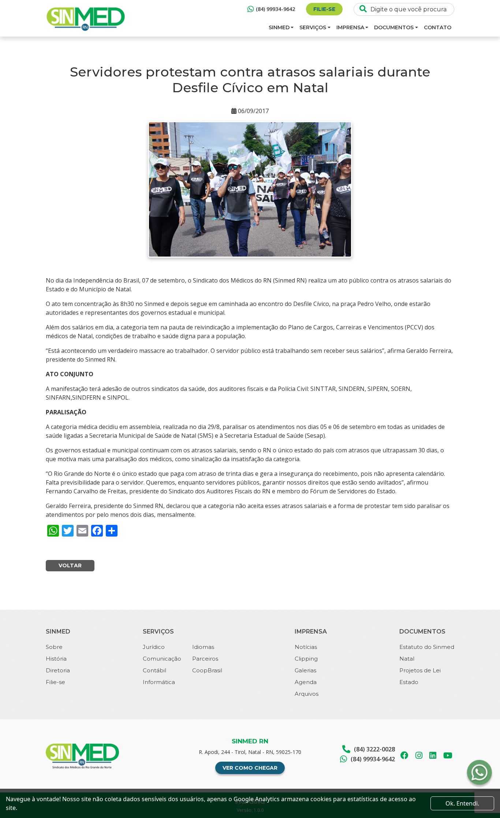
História (56, 658)
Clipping (306, 658)
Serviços (312, 27)
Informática (159, 682)
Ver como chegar (250, 768)
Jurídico (154, 646)
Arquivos (306, 693)
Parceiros (205, 658)
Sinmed (279, 27)
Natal (406, 658)
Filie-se (324, 9)
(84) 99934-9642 (275, 8)
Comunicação (162, 658)
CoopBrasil (207, 670)
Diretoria (58, 670)
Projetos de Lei (420, 670)
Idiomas (203, 646)
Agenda (306, 682)
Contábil (154, 670)
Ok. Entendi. (462, 803)
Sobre (54, 646)
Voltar (70, 565)
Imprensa (350, 27)
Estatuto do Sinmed (426, 646)
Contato (437, 27)
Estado (408, 682)
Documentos (394, 27)
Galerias (305, 670)
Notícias (306, 646)
